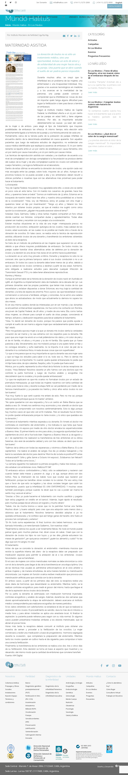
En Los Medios (35, 25)
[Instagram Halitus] (16, 2)
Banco (28, 683)
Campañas (93, 44)
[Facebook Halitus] (6, 2)
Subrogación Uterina (33, 735)
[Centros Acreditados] (10, 748)
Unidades (73, 17)
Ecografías (70, 686)
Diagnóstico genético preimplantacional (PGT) (33, 689)
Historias (99, 17)
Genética (69, 692)
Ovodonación (31, 712)
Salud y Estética (72, 715)
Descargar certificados (59, 758)
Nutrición (69, 702)
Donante (29, 738)
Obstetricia (70, 705)
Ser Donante (41, 2)
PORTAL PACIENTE (114, 6)
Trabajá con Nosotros (114, 696)
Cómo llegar (110, 689)
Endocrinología (71, 689)
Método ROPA (31, 709)
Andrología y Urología (74, 683)
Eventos (92, 52)
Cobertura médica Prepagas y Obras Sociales (12, 686)
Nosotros (20, 17)
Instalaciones (10, 692)
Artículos (92, 40)
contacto (111, 17)
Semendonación (32, 731)
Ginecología (70, 696)
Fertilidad (53, 17)
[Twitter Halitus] (10, 2)
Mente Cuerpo (71, 699)
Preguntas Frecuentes (99, 56)
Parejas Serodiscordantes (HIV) (32, 718)
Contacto (111, 676)
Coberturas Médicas (36, 17)
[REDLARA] (10, 756)
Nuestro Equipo (11, 696)
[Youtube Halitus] (6, 5)
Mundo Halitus (86, 17)
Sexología (69, 712)
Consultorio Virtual (113, 692)
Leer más (92, 92)
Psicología (70, 709)
